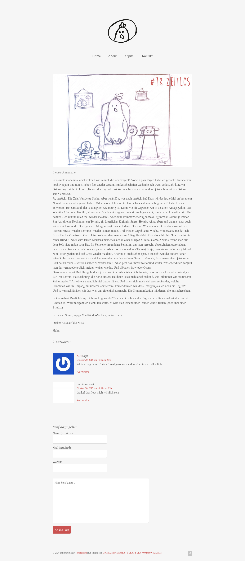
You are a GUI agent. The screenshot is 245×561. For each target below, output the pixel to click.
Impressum (82, 552)
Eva (79, 356)
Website (57, 462)
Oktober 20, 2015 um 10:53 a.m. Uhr (94, 388)
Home (96, 55)
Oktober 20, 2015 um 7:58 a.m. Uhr (94, 359)
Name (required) (63, 433)
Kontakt (147, 55)
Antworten (83, 372)
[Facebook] (190, 554)
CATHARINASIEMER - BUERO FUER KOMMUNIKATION (132, 552)
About (112, 55)
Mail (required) (62, 447)
